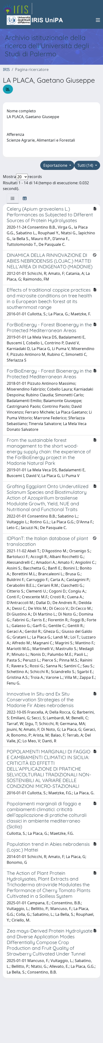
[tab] (13, 198)
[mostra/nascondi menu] (98, 20)
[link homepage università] (35, 20)
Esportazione (55, 165)
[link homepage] (17, 8)
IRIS (6, 69)
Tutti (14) (85, 165)
